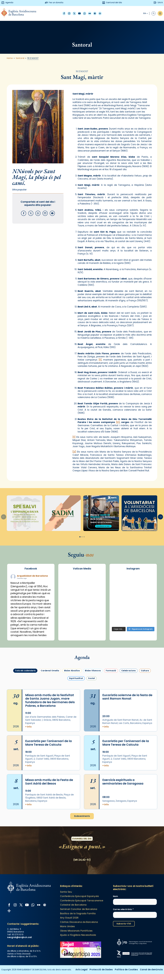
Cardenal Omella (50, 670)
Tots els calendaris (25, 670)
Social (91, 678)
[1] (100, 359)
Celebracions (128, 670)
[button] (160, 516)
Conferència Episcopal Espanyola (79, 896)
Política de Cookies (126, 969)
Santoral (20, 58)
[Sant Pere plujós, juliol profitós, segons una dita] (133, 621)
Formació (111, 670)
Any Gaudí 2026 (69, 917)
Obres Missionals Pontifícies (76, 930)
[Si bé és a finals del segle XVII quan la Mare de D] (119, 604)
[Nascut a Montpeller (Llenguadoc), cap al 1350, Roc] (133, 579)
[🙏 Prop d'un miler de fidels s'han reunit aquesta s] (133, 612)
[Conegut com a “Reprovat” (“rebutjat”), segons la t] (119, 612)
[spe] (25, 513)
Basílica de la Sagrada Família (78, 913)
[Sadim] (63, 513)
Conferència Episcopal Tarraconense (81, 900)
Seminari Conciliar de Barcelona (78, 909)
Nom (115, 896)
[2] (118, 422)
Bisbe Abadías (72, 670)
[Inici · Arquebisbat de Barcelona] (20, 13)
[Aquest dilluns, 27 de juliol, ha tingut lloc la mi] (148, 587)
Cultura (145, 670)
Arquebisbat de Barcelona (32, 575)
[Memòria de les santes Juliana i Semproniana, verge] (119, 596)
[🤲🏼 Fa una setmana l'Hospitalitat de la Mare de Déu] (119, 621)
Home (10, 58)
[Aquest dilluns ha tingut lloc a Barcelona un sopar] (133, 604)
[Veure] (101, 513)
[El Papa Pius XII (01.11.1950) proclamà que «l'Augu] (148, 579)
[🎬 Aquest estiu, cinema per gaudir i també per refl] (133, 587)
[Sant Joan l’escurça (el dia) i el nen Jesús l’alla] (148, 621)
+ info (28, 726)
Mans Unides (67, 926)
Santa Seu (66, 891)
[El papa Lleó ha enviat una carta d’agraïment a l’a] (148, 604)
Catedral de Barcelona (73, 904)
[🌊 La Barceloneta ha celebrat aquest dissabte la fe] (148, 596)
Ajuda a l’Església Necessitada (78, 935)
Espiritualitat (76, 678)
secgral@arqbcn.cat (19, 937)
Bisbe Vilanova (93, 670)
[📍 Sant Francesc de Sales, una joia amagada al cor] (119, 587)
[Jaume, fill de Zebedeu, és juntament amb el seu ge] (133, 596)
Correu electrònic (123, 909)
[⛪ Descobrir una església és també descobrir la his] (119, 579)
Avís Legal (81, 969)
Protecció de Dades (101, 969)
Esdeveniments (82, 816)
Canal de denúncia (151, 969)
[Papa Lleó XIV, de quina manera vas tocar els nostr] (148, 612)
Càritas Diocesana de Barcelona (79, 922)
